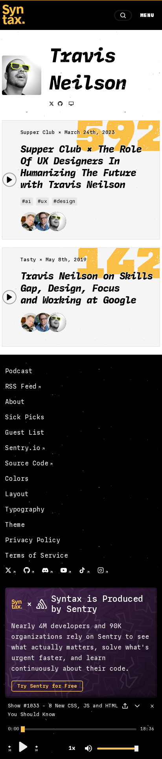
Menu (147, 15)
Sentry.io (22, 448)
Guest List (24, 432)
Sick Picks (24, 417)
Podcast (19, 371)
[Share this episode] (125, 706)
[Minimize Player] (137, 706)
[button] (10, 750)
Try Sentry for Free (47, 686)
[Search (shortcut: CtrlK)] (123, 15)
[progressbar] (13, 729)
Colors (17, 478)
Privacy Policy (32, 540)
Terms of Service (36, 555)
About (15, 402)
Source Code (26, 463)
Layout (17, 494)
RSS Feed (21, 386)
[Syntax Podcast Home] (13, 22)
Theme (15, 524)
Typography (24, 509)
